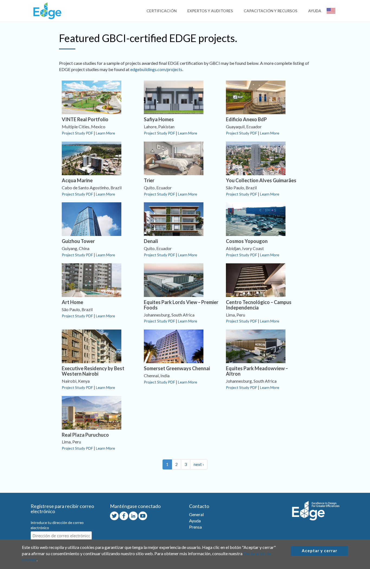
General (196, 514)
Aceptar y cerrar (319, 550)
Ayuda (314, 10)
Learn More (105, 133)
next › (199, 464)
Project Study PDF (77, 133)
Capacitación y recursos (270, 10)
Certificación (162, 10)
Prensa (195, 526)
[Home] (46, 10)
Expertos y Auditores (210, 10)
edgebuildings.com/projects (156, 69)
